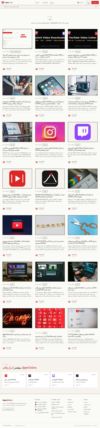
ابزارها (36, 2)
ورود (88, 2)
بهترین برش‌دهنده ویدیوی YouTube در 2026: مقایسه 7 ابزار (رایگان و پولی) (82, 56)
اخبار (77, 191)
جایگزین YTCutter (55, 402)
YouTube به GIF (55, 404)
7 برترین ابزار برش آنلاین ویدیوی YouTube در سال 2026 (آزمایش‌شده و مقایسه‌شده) (82, 102)
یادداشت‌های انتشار (15, 51)
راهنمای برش (71, 409)
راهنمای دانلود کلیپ (72, 411)
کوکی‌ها (85, 407)
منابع (51, 2)
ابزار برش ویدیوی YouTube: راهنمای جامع (48, 336)
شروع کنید (95, 2)
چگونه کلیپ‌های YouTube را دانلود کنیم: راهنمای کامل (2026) (80, 196)
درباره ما (86, 402)
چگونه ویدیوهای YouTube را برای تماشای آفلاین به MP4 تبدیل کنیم (48, 289)
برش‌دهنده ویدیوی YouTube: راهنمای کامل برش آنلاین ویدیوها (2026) (16, 242)
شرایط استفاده (87, 409)
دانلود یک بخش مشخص (56, 417)
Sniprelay (86, 414)
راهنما (12, 98)
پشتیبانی (69, 404)
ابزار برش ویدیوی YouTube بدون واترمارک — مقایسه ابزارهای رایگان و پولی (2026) (16, 196)
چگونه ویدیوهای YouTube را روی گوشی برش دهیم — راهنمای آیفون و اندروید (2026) (49, 102)
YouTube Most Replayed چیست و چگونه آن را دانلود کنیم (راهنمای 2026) (50, 196)
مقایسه (45, 51)
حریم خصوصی (87, 404)
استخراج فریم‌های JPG (56, 410)
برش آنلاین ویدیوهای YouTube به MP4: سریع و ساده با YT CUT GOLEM (82, 242)
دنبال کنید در (7, 409)
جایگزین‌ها (70, 407)
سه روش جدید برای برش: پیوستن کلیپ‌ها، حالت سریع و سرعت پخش (15, 56)
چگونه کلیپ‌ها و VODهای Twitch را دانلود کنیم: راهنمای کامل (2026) (81, 149)
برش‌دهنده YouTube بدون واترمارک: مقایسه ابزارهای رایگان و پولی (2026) (16, 102)
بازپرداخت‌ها (86, 411)
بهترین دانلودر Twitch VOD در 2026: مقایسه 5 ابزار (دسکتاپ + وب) (49, 56)
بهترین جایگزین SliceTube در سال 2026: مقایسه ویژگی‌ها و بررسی (15, 149)
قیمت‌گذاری (45, 2)
